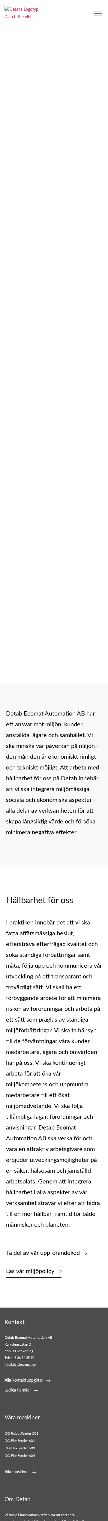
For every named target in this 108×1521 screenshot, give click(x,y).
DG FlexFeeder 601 (19, 1440)
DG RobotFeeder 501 (21, 1433)
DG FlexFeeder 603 (19, 1448)
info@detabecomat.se (20, 1364)
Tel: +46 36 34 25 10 (19, 1357)
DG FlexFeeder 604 (19, 1455)
